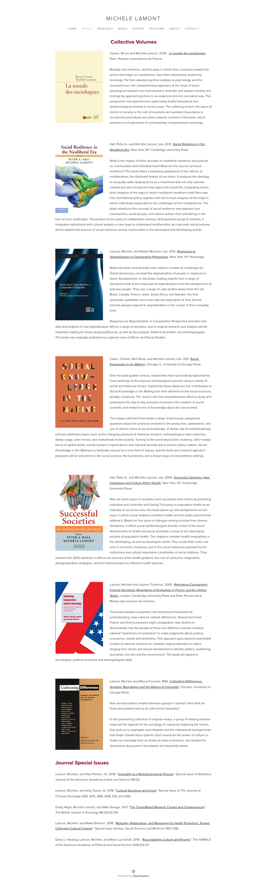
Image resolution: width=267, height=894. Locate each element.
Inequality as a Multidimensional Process (145, 774)
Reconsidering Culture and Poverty (166, 839)
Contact (192, 28)
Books (87, 28)
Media (123, 28)
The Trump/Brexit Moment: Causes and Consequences (167, 807)
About (174, 28)
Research (105, 28)
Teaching (156, 28)
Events (138, 28)
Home (72, 28)
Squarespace (141, 876)
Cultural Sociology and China (136, 790)
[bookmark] (133, 18)
